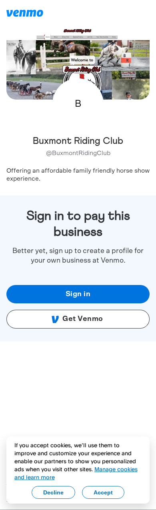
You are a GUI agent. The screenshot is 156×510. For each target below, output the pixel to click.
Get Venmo (82, 319)
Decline (53, 492)
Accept (103, 492)
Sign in (78, 294)
